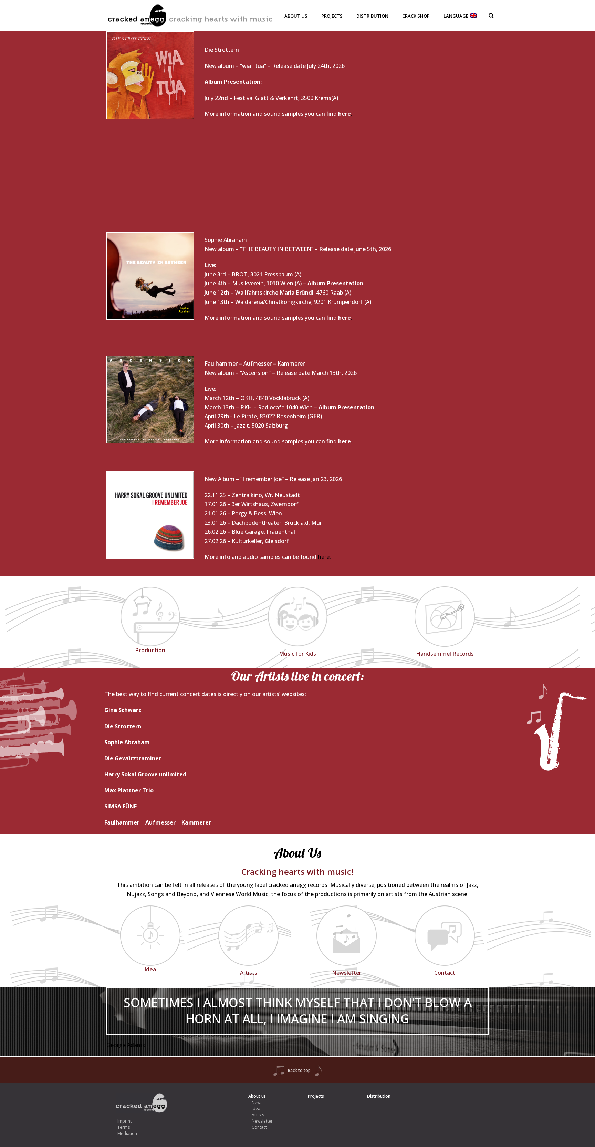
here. (324, 557)
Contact (259, 1127)
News (257, 1102)
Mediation (127, 1133)
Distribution (372, 16)
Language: (456, 16)
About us (295, 16)
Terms (123, 1127)
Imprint (124, 1121)
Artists (258, 1115)
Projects (332, 16)
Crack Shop (416, 16)
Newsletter (262, 1121)
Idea (256, 1109)
